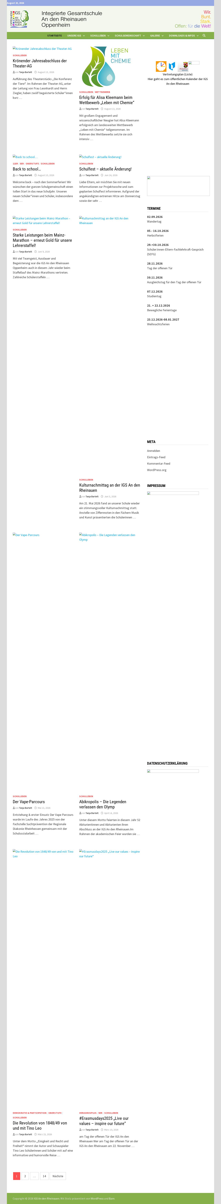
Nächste (57, 1176)
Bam (111, 1198)
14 (44, 1176)
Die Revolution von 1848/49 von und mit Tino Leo (40, 1125)
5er (22, 163)
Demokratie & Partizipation (29, 1112)
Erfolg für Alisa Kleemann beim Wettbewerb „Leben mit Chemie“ (106, 100)
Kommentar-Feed (158, 463)
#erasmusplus (88, 1112)
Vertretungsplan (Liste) (178, 74)
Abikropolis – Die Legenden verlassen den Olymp (102, 804)
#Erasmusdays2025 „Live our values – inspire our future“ (104, 1121)
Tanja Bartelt (25, 72)
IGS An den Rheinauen (46, 1198)
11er (15, 163)
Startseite (54, 35)
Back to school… (27, 169)
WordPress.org (156, 470)
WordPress (97, 1198)
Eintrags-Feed (156, 457)
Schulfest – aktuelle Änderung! (105, 169)
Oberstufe (32, 163)
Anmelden (153, 451)
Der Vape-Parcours (29, 801)
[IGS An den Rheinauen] (110, 19)
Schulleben (20, 55)
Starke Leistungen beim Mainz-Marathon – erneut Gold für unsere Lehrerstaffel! (42, 240)
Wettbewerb (102, 92)
